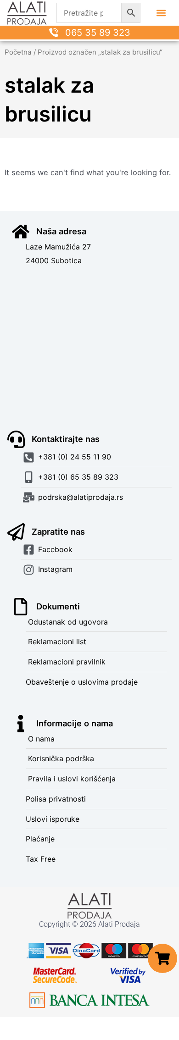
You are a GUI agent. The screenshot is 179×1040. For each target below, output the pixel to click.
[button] (161, 13)
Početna (18, 52)
